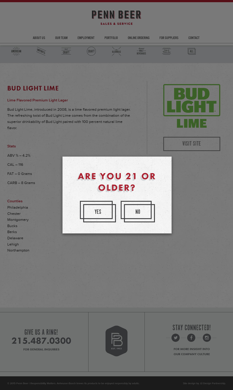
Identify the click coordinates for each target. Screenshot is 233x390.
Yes (98, 212)
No (138, 212)
